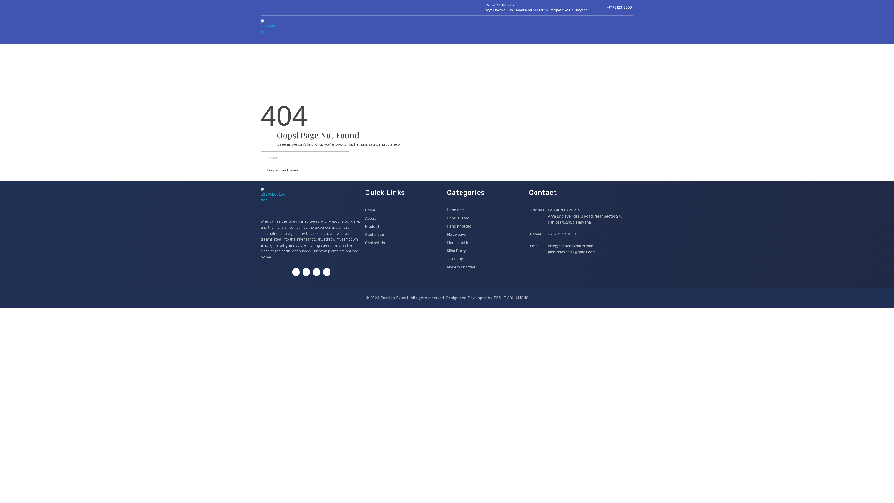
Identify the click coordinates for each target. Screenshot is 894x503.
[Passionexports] (301, 29)
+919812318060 (619, 8)
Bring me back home (281, 170)
